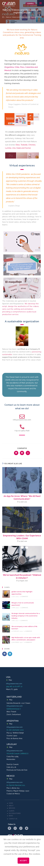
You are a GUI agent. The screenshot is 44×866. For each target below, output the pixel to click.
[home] (3, 17)
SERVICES (12, 808)
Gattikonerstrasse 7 (14, 709)
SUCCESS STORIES (15, 813)
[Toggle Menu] (40, 3)
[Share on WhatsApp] (28, 453)
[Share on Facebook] (22, 453)
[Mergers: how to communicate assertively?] (6, 605)
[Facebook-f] (21, 828)
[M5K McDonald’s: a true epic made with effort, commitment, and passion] (6, 640)
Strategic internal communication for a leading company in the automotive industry (26, 616)
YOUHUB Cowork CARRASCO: (18, 753)
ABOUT (11, 805)
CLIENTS (11, 811)
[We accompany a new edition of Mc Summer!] (6, 628)
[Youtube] (26, 828)
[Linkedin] (9, 828)
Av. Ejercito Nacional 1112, (16, 785)
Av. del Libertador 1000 (15, 730)
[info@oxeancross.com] (22, 416)
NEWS (11, 816)
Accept (23, 861)
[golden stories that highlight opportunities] (6, 594)
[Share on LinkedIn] (16, 453)
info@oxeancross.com (22, 420)
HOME (11, 803)
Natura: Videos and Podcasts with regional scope (24, 17)
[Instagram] (15, 828)
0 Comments (24, 596)
